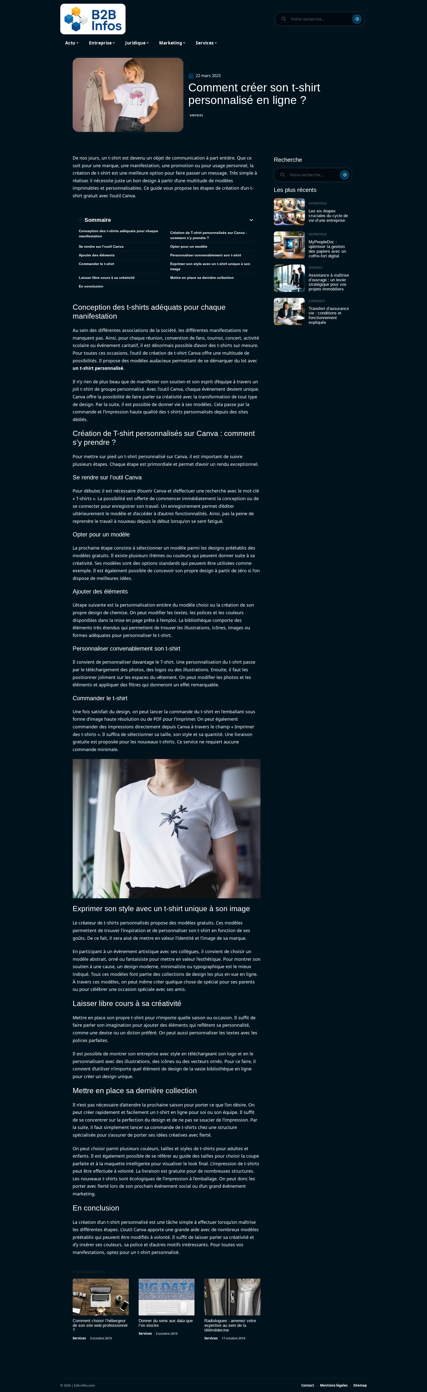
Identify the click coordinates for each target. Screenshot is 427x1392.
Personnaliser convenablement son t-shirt (205, 255)
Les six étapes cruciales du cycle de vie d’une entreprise (328, 216)
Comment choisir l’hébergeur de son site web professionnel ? (100, 1325)
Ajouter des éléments (97, 255)
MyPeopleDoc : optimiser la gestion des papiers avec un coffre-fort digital (327, 249)
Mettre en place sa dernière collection (202, 278)
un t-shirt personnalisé (98, 368)
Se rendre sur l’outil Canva (101, 246)
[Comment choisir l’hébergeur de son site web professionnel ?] (101, 1297)
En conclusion (91, 286)
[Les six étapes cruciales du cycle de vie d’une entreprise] (289, 211)
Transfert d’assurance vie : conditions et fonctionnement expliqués (329, 315)
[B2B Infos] (93, 19)
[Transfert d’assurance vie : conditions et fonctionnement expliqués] (289, 311)
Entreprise (318, 203)
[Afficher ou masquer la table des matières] (182, 220)
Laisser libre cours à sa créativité (107, 278)
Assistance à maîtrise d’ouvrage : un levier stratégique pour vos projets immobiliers (329, 282)
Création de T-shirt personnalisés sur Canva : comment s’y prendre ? (208, 235)
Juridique (317, 301)
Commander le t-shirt (96, 264)
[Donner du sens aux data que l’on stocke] (167, 1297)
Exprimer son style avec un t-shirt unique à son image (210, 266)
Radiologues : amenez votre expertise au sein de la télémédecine (230, 1325)
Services (196, 115)
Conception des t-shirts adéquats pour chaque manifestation (118, 233)
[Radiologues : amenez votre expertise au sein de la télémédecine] (232, 1297)
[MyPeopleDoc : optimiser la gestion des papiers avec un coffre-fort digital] (289, 245)
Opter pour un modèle (188, 246)
